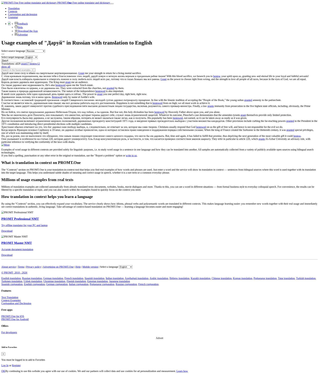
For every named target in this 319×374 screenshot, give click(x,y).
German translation (53, 278)
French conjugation (148, 284)
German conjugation (57, 284)
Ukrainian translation (54, 281)
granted (110, 88)
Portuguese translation (265, 278)
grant (68, 82)
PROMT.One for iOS (12, 316)
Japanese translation (119, 281)
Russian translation (32, 278)
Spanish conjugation (12, 284)
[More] (5, 144)
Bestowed (57, 97)
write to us (131, 155)
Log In (4, 365)
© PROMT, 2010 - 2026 (14, 272)
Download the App (28, 31)
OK (3, 371)
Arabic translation (159, 278)
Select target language (12, 57)
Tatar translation (286, 278)
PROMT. (83, 2)
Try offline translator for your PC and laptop (24, 225)
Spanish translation (94, 278)
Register (16, 365)
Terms (21, 266)
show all (5, 66)
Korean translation (242, 278)
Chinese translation (222, 278)
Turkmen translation (11, 281)
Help (20, 27)
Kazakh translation (200, 278)
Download (6, 231)
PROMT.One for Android (15, 319)
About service (8, 266)
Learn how (182, 371)
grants (211, 106)
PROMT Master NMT (16, 243)
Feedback (23, 23)
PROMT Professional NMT (20, 219)
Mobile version (90, 266)
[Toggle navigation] (112, 3)
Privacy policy (33, 266)
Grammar (13, 17)
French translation (73, 278)
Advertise (23, 34)
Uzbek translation (33, 281)
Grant (81, 73)
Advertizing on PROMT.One (58, 266)
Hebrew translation (179, 278)
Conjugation (22, 14)
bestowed (60, 85)
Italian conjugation (78, 284)
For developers (9, 332)
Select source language (13, 50)
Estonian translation (97, 281)
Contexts (12, 11)
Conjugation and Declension (16, 303)
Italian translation (115, 278)
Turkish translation (306, 278)
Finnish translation (76, 281)
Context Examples (11, 300)
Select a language (109, 266)
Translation (14, 8)
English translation (11, 278)
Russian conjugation (126, 284)
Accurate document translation (17, 249)
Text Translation (9, 297)
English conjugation (34, 284)
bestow (217, 76)
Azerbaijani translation (136, 278)
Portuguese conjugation (102, 284)
